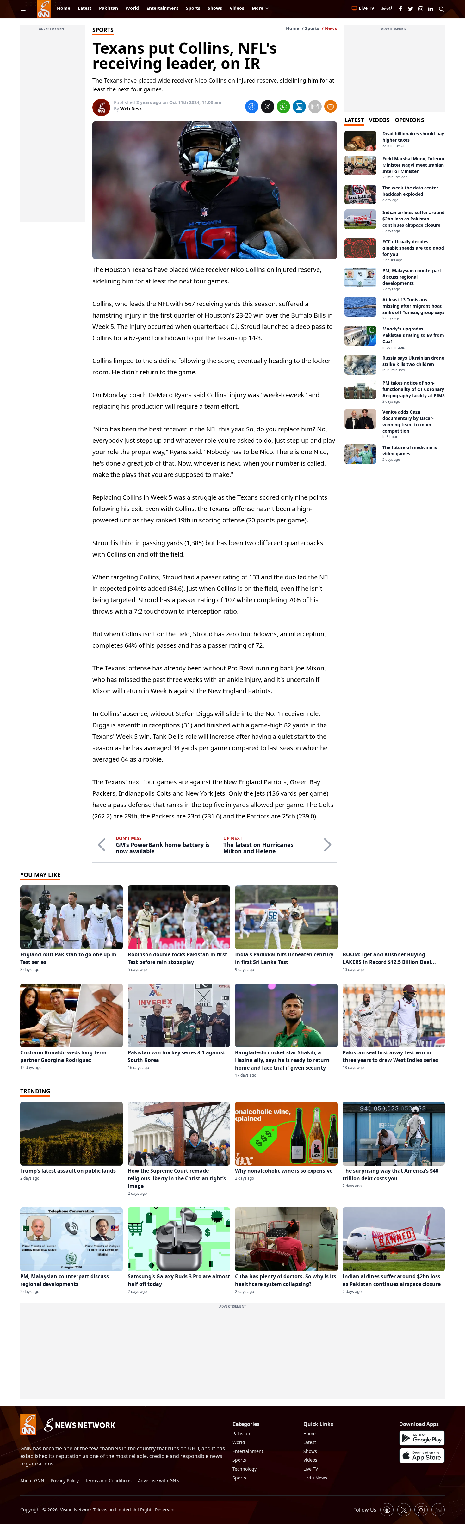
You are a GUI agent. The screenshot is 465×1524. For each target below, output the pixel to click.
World (238, 1442)
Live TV (310, 1469)
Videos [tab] (379, 120)
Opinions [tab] (409, 120)
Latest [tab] (354, 120)
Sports (312, 28)
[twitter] (267, 107)
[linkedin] (299, 107)
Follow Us (364, 1509)
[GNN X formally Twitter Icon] (410, 8)
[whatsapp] (283, 107)
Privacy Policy (65, 1481)
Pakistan (241, 1433)
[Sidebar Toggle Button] (26, 8)
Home (292, 28)
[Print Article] (330, 106)
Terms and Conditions (108, 1481)
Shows (310, 1451)
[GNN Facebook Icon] (400, 8)
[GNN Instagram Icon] (420, 8)
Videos (310, 1460)
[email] (315, 107)
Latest (309, 1442)
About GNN (32, 1481)
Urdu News (315, 1478)
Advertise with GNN (159, 1481)
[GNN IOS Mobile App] (422, 1455)
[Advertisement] (52, 127)
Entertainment (247, 1451)
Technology (244, 1469)
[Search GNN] (441, 9)
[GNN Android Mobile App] (422, 1438)
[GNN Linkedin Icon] (430, 8)
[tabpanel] (394, 297)
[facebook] (251, 107)
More (257, 8)
